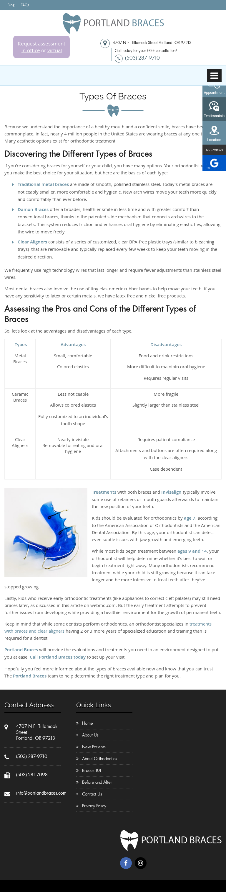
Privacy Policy (94, 805)
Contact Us (92, 794)
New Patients (94, 746)
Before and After (97, 782)
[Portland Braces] (113, 31)
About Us (90, 735)
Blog (10, 5)
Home (87, 723)
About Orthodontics (99, 758)
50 (208, 168)
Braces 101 (91, 770)
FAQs (25, 5)
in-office (30, 50)
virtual (54, 50)
